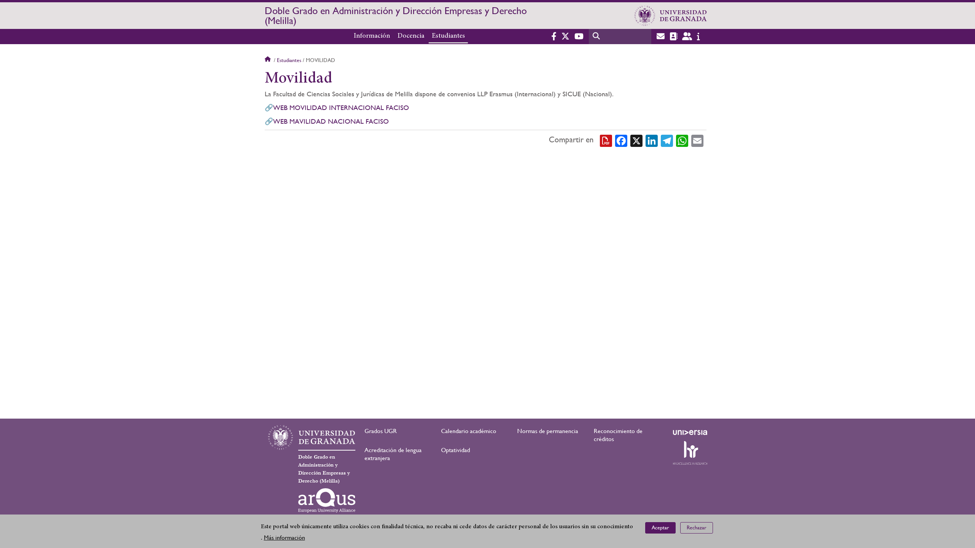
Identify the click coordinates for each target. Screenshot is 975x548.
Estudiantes (448, 36)
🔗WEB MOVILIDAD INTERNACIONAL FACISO (338, 108)
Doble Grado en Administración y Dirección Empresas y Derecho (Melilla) (396, 15)
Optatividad (455, 450)
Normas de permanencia (547, 431)
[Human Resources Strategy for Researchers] (690, 453)
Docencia (411, 36)
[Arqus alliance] (326, 500)
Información (372, 36)
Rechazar (696, 527)
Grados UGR (380, 431)
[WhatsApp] (682, 140)
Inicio (268, 60)
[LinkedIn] (652, 140)
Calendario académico (468, 431)
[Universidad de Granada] (670, 15)
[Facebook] (621, 140)
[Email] (697, 140)
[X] (636, 140)
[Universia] (690, 432)
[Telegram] (667, 140)
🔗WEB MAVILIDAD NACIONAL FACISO (327, 121)
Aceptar (660, 527)
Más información (284, 537)
